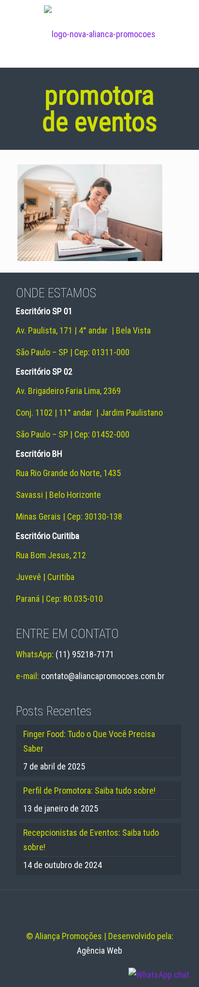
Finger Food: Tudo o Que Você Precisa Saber (89, 741)
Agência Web (99, 950)
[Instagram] (113, 970)
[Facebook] (87, 970)
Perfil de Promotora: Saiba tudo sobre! (89, 790)
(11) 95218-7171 (85, 654)
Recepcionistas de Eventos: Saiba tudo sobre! (91, 839)
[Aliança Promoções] (99, 34)
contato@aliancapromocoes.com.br (103, 676)
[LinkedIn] (100, 970)
